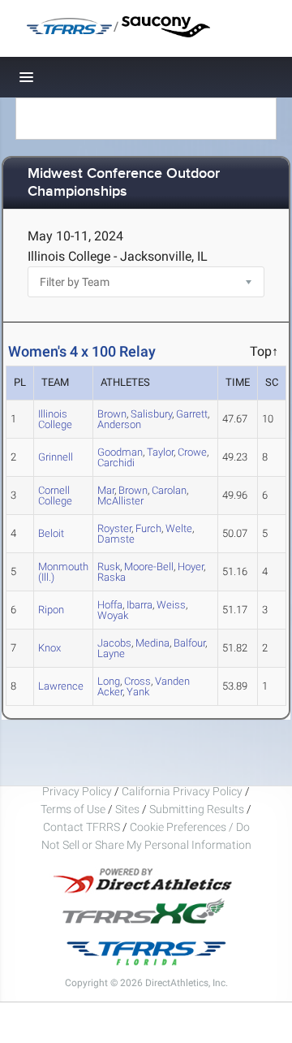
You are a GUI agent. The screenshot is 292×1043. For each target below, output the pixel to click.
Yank (138, 692)
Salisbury (151, 414)
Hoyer (191, 566)
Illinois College (55, 419)
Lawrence (61, 686)
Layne (111, 653)
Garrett (192, 414)
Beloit (51, 533)
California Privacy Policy (182, 791)
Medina (152, 643)
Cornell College (55, 495)
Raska (111, 577)
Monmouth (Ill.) (63, 571)
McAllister (120, 501)
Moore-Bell (149, 566)
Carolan (169, 490)
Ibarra (139, 605)
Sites (127, 809)
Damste (116, 539)
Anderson (119, 424)
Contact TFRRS (82, 826)
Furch (148, 528)
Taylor (160, 452)
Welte (178, 528)
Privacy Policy (77, 791)
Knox (49, 648)
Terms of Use (73, 809)
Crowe (192, 452)
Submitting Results (196, 809)
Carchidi (116, 463)
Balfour (189, 643)
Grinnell (55, 457)
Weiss (171, 605)
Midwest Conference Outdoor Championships (124, 183)
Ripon (51, 610)
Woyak (112, 615)
